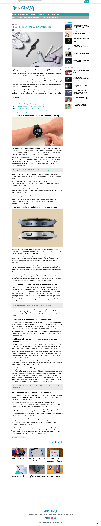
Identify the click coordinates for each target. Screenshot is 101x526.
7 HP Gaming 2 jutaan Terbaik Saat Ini (19, 459)
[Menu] (13, 1)
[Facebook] (46, 518)
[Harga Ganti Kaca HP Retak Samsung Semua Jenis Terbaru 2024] (37, 469)
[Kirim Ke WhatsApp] (62, 442)
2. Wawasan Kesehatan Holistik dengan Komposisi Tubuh (30, 104)
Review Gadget (41, 14)
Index (86, 1)
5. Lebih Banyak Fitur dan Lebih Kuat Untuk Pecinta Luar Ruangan (32, 110)
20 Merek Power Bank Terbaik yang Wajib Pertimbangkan (81, 71)
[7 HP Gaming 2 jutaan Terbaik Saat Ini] (19, 452)
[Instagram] (52, 518)
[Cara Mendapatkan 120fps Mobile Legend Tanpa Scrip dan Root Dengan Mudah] (68, 27)
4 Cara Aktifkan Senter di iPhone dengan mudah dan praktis (80, 85)
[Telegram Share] (59, 442)
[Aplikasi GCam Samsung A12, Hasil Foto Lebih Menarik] (55, 469)
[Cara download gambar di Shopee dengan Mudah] (68, 34)
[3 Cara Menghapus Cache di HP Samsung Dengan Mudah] (37, 452)
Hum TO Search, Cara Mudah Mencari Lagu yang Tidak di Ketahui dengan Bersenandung (81, 47)
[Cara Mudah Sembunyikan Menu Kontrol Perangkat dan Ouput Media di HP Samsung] (55, 452)
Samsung (14, 437)
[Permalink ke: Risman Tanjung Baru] (13, 30)
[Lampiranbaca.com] (23, 8)
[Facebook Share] (50, 442)
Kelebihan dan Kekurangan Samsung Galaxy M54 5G (18, 475)
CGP (58, 14)
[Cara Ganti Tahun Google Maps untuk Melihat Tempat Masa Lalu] (68, 41)
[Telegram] (55, 518)
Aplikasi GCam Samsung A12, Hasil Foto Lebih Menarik (54, 475)
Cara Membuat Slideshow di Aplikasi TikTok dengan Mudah (81, 52)
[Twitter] (49, 518)
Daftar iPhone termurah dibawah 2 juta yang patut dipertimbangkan (80, 106)
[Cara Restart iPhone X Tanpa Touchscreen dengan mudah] (68, 99)
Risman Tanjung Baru (19, 30)
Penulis (25, 17)
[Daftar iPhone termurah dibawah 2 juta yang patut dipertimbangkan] (68, 106)
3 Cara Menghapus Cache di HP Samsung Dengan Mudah (37, 459)
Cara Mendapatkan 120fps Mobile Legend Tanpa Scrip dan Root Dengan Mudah (81, 26)
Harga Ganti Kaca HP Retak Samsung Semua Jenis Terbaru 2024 (37, 476)
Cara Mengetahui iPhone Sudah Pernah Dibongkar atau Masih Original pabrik (81, 60)
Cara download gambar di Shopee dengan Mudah (80, 32)
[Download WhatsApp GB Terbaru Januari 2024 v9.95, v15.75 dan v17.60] (68, 93)
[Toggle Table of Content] (13, 101)
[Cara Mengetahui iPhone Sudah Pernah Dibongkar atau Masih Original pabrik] (68, 61)
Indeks (54, 14)
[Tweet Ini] (53, 442)
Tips (48, 14)
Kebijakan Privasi (53, 17)
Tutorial (33, 14)
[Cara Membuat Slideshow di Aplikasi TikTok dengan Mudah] (68, 54)
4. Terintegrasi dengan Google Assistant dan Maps (28, 108)
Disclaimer (45, 17)
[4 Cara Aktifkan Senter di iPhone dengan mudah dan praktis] (68, 86)
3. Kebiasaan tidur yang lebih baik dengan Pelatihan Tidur (30, 106)
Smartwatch (22, 437)
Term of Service (37, 17)
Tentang (14, 17)
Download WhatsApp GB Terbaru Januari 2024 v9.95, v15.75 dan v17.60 (80, 92)
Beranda (14, 14)
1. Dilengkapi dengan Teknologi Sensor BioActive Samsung (30, 103)
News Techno (21, 14)
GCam (27, 14)
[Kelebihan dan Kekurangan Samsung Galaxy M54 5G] (19, 469)
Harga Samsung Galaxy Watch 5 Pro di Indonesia (28, 112)
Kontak (20, 17)
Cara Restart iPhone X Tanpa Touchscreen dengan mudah (80, 98)
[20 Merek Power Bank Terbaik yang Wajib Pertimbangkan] (68, 72)
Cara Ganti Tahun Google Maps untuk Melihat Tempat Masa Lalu (81, 40)
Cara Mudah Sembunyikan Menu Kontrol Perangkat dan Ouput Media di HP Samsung (54, 460)
